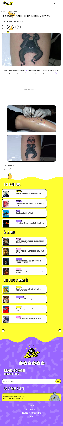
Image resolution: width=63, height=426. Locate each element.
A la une (19, 201)
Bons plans (20, 297)
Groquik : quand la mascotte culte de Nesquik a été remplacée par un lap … (29, 290)
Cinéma (19, 239)
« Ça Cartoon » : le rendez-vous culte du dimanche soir (30, 223)
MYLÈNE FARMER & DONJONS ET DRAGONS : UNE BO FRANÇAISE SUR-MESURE (28, 262)
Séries (18, 316)
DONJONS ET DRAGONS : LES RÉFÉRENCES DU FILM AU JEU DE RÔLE (30, 252)
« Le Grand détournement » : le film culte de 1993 (28, 193)
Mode (18, 211)
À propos (31, 406)
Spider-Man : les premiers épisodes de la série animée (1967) (29, 309)
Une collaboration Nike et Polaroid (24, 213)
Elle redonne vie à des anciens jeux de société (27, 299)
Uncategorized (13, 11)
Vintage (19, 191)
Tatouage (7, 169)
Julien (21, 21)
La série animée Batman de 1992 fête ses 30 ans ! (29, 319)
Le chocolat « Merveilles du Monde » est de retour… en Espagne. (30, 204)
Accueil (3, 11)
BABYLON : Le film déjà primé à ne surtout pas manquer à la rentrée (30, 272)
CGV (31, 416)
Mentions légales (31, 409)
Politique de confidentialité (31, 413)
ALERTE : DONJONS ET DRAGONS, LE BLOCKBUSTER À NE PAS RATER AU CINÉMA (29, 242)
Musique (19, 259)
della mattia (41, 422)
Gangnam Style (54, 73)
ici (26, 70)
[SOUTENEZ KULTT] (31, 393)
